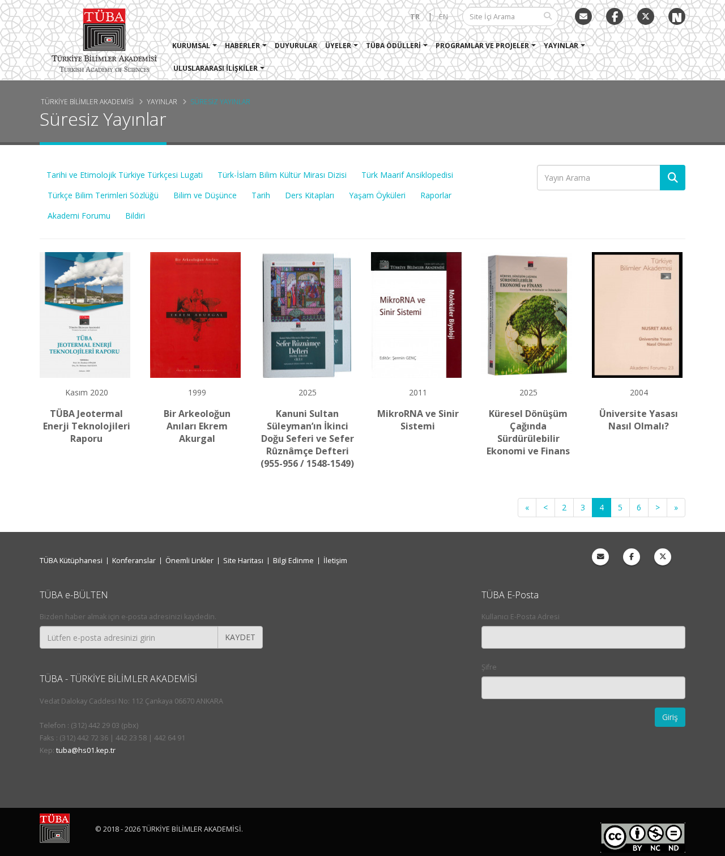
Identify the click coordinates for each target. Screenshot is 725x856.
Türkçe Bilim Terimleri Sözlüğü (103, 195)
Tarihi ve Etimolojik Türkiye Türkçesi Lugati (124, 174)
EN (443, 17)
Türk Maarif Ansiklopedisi (407, 174)
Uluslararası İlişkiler (215, 68)
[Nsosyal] (676, 16)
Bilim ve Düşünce (205, 195)
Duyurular (296, 45)
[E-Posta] (583, 16)
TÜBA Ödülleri (393, 45)
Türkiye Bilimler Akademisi (87, 101)
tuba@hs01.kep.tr (86, 750)
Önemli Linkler (189, 560)
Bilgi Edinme (293, 560)
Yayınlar (561, 45)
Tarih (260, 195)
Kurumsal (191, 45)
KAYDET (240, 637)
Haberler (242, 45)
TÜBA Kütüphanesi (71, 560)
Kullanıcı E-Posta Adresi (520, 616)
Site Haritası (243, 560)
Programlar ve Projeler (482, 45)
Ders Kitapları (309, 195)
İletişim (335, 560)
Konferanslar (134, 560)
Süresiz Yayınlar (220, 101)
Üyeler (338, 45)
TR (415, 17)
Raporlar (435, 195)
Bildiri (135, 215)
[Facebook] (631, 556)
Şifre (489, 667)
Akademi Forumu (79, 215)
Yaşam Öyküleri (377, 195)
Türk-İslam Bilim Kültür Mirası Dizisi (282, 174)
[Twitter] (645, 16)
